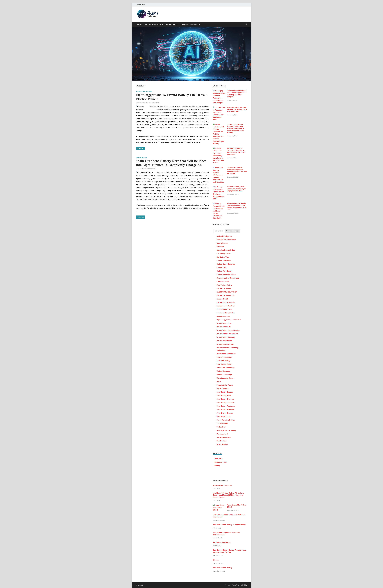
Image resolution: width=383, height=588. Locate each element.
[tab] (219, 231)
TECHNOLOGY (171, 24)
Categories (219, 231)
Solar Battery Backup (225, 392)
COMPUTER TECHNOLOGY (189, 24)
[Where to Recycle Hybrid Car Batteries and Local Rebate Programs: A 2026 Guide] (219, 204)
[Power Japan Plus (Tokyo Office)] (219, 505)
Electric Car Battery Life (225, 295)
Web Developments (224, 437)
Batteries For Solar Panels (226, 240)
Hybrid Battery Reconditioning (228, 330)
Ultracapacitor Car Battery (226, 430)
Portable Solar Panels (225, 385)
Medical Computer (223, 371)
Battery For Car (222, 243)
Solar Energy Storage (225, 413)
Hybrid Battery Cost (224, 323)
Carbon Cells (221, 267)
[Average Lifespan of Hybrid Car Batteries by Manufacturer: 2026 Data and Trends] (219, 148)
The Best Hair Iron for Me (222, 485)
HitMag (244, 585)
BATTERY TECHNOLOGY (153, 24)
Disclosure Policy (220, 462)
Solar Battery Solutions (225, 409)
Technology (221, 427)
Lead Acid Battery (223, 361)
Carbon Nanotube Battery (226, 274)
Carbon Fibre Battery (224, 271)
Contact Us (218, 459)
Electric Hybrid (222, 299)
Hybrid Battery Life (224, 327)
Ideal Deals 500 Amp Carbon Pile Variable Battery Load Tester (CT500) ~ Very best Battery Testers (228, 495)
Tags (237, 231)
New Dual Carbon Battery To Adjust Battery (229, 525)
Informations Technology (226, 354)
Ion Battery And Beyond (222, 542)
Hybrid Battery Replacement (227, 334)
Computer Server (223, 281)
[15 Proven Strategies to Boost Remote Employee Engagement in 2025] (219, 187)
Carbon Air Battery (224, 260)
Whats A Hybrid (222, 444)
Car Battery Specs (223, 253)
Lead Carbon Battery (224, 364)
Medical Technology (224, 374)
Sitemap (217, 466)
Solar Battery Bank (224, 395)
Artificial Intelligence (224, 236)
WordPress (235, 585)
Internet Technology (224, 357)
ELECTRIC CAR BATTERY (227, 292)
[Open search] (246, 24)
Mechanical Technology (225, 368)
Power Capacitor (223, 388)
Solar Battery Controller (225, 402)
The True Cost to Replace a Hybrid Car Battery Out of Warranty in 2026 (237, 109)
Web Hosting (221, 441)
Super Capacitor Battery (226, 420)
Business (220, 246)
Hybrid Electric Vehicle (225, 344)
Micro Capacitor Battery (225, 378)
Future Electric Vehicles (225, 313)
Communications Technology (228, 278)
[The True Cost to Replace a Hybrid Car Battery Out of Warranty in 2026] (219, 108)
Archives (229, 231)
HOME (139, 24)
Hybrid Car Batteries (224, 341)
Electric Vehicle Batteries (144, 91)
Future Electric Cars (224, 309)
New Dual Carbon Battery (222, 568)
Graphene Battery (141, 157)
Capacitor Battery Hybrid (226, 250)
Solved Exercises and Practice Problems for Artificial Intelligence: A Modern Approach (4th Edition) (235, 128)
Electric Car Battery (224, 288)
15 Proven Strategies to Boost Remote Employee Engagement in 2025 (236, 189)
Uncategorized (222, 434)
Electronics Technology (225, 306)
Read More (140, 148)
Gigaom (216, 560)
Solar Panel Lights (223, 416)
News (219, 381)
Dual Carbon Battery (224, 285)
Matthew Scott (155, 103)
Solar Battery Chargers (225, 399)
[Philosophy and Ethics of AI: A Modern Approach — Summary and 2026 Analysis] (219, 91)
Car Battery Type (223, 257)
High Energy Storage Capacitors (229, 320)
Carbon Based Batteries (226, 264)
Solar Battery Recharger (226, 406)
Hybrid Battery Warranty (226, 337)
